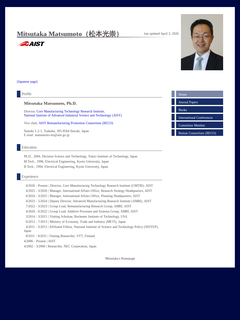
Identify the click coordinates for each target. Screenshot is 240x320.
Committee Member (192, 125)
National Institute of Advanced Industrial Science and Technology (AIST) (73, 115)
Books (183, 110)
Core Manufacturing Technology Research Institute (70, 111)
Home (183, 94)
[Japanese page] (27, 81)
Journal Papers (188, 102)
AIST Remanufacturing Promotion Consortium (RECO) (76, 123)
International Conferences (196, 117)
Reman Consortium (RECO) (197, 133)
